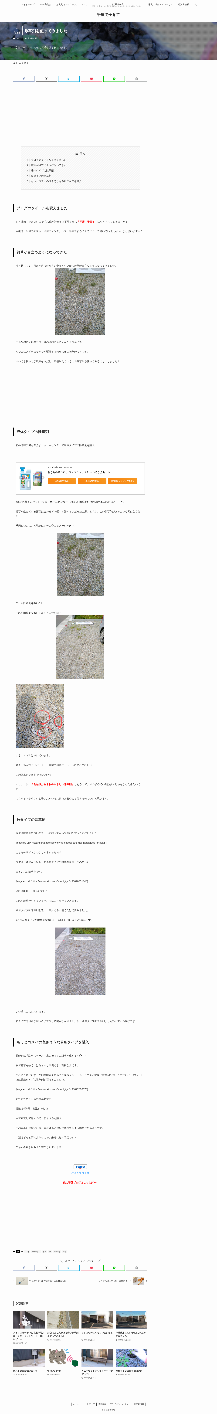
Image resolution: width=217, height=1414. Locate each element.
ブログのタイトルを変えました (49, 160)
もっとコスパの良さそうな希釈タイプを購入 (56, 181)
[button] (23, 79)
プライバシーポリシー (120, 1404)
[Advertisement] (80, 114)
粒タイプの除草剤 (41, 175)
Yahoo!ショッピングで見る (122, 481)
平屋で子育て (108, 15)
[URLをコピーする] (136, 79)
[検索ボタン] (195, 4)
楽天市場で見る (92, 481)
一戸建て (36, 1252)
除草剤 (57, 1252)
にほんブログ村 (80, 1173)
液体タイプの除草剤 (42, 170)
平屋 (44, 1252)
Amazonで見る (62, 481)
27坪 (27, 1252)
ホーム (76, 1404)
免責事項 (102, 1404)
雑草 (64, 1252)
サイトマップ (89, 1404)
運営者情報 (139, 1404)
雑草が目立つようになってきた (49, 165)
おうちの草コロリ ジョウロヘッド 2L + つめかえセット (79, 472)
